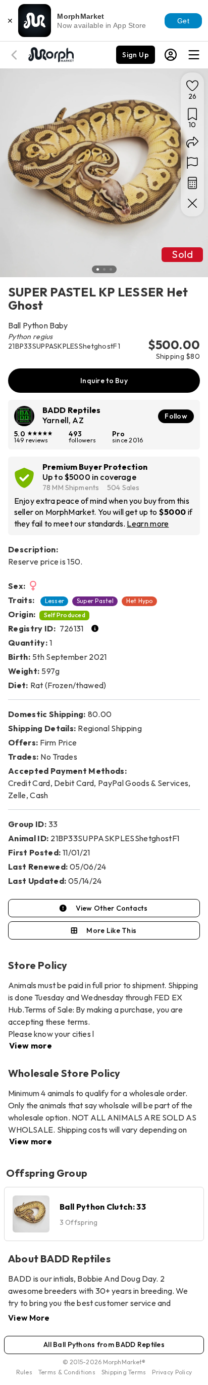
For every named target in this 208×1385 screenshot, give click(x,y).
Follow (176, 416)
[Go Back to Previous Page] (15, 55)
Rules (24, 1372)
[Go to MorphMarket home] (50, 53)
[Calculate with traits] (192, 183)
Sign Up (135, 54)
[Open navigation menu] (194, 54)
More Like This (111, 930)
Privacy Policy (172, 1372)
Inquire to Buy (104, 380)
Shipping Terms (123, 1372)
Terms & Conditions (66, 1372)
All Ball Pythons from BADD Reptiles (104, 1344)
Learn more (148, 523)
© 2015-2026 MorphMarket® (104, 1362)
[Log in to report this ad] (192, 163)
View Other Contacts (111, 908)
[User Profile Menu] (171, 54)
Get (183, 21)
